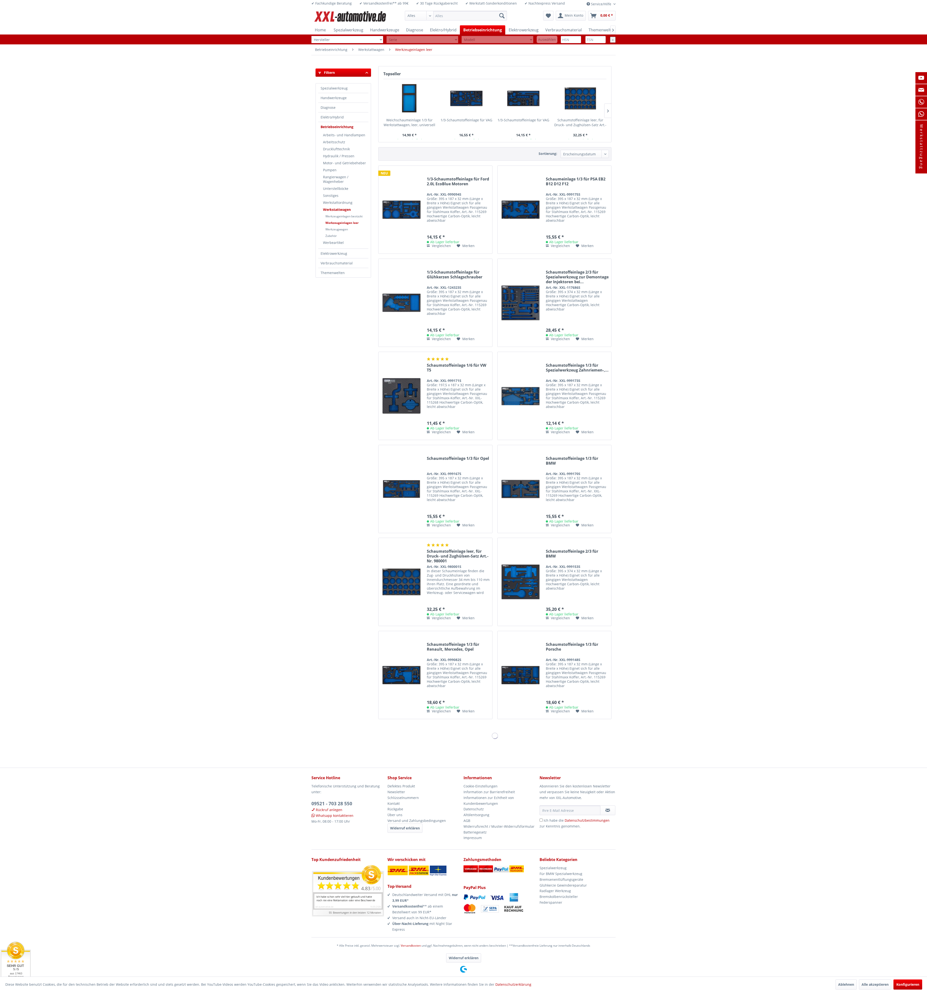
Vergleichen (441, 245)
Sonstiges (330, 195)
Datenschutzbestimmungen (587, 820)
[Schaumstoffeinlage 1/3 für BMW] (520, 489)
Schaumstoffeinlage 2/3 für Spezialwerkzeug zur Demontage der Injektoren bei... (577, 277)
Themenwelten (333, 272)
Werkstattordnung (337, 202)
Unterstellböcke (335, 188)
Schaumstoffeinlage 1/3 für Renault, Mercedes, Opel (453, 647)
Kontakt (393, 803)
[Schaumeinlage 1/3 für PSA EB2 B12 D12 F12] (520, 210)
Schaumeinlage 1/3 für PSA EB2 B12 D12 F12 (575, 181)
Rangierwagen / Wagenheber (335, 179)
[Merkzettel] (548, 16)
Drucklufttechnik (336, 149)
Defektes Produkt (401, 786)
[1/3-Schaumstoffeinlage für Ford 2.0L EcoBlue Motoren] (401, 210)
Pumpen (330, 170)
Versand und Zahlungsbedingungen (416, 820)
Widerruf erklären (405, 828)
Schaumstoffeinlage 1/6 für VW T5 (456, 368)
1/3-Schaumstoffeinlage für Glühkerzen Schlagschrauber (454, 275)
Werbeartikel (333, 242)
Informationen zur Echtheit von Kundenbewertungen (489, 800)
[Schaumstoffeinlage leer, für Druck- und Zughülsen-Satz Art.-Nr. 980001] (580, 98)
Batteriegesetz (475, 832)
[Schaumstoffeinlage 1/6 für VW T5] (401, 396)
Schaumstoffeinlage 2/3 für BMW (572, 554)
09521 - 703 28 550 (331, 803)
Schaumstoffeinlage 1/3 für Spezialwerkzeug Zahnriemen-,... (577, 368)
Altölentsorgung (476, 815)
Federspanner (551, 902)
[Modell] (497, 39)
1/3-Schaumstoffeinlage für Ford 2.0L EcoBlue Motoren (458, 181)
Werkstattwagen (337, 209)
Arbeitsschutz (334, 142)
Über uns (394, 815)
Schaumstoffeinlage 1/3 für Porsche (572, 647)
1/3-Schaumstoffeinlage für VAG (466, 120)
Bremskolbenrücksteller (559, 896)
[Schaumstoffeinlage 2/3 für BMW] (520, 582)
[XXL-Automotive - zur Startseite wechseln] (350, 17)
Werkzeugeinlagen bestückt (344, 216)
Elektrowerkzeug (334, 253)
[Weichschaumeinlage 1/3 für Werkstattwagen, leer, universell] (409, 98)
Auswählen (547, 39)
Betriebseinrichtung (337, 126)
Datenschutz (474, 809)
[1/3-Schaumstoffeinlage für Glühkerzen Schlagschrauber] (401, 303)
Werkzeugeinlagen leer (341, 223)
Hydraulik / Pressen (338, 156)
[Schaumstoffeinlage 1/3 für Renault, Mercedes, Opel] (401, 675)
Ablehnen (846, 984)
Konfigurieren (907, 984)
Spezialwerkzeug (334, 88)
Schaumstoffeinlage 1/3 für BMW (572, 461)
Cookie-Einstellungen (481, 786)
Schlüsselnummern (403, 797)
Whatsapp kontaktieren (334, 815)
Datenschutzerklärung (513, 984)
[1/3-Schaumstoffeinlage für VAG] (466, 98)
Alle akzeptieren (875, 984)
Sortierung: (548, 153)
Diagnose (328, 107)
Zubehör (331, 236)
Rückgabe (395, 809)
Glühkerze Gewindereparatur (563, 885)
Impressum (473, 837)
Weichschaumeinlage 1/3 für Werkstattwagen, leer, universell (409, 122)
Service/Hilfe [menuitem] (601, 4)
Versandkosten (411, 946)
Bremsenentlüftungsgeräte (561, 879)
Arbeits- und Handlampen (344, 135)
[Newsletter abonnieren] (607, 810)
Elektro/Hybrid (332, 117)
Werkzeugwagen (336, 229)
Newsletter (396, 792)
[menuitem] (456, 16)
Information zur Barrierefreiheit (489, 792)
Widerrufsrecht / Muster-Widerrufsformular (499, 826)
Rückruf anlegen (328, 809)
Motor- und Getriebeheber (344, 163)
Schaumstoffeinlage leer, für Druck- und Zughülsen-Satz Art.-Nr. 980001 (580, 122)
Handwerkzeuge (334, 98)
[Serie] (422, 39)
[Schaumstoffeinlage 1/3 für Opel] (401, 489)
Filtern (329, 72)
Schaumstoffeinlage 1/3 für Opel (458, 458)
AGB (467, 820)
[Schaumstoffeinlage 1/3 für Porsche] (520, 675)
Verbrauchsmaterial (337, 263)
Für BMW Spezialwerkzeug (561, 873)
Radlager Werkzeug (555, 891)
